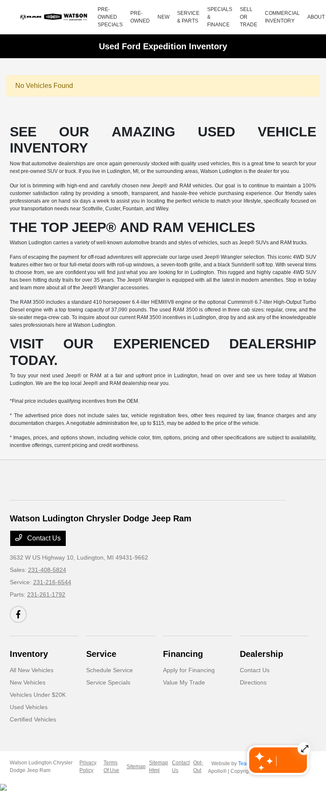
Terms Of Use (111, 766)
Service (101, 654)
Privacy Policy (87, 766)
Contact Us (43, 538)
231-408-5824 (47, 569)
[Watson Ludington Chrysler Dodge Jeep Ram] (54, 16)
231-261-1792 (46, 594)
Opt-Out (198, 766)
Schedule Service (109, 670)
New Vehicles (27, 682)
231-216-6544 (52, 582)
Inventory (29, 654)
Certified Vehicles (33, 719)
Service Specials (108, 682)
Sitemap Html (158, 766)
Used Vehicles (29, 707)
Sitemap (136, 766)
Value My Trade (184, 682)
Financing (183, 654)
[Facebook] (18, 614)
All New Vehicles (31, 670)
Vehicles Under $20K (38, 694)
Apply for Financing (189, 670)
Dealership (261, 654)
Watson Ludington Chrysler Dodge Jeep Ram (41, 766)
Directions (253, 682)
